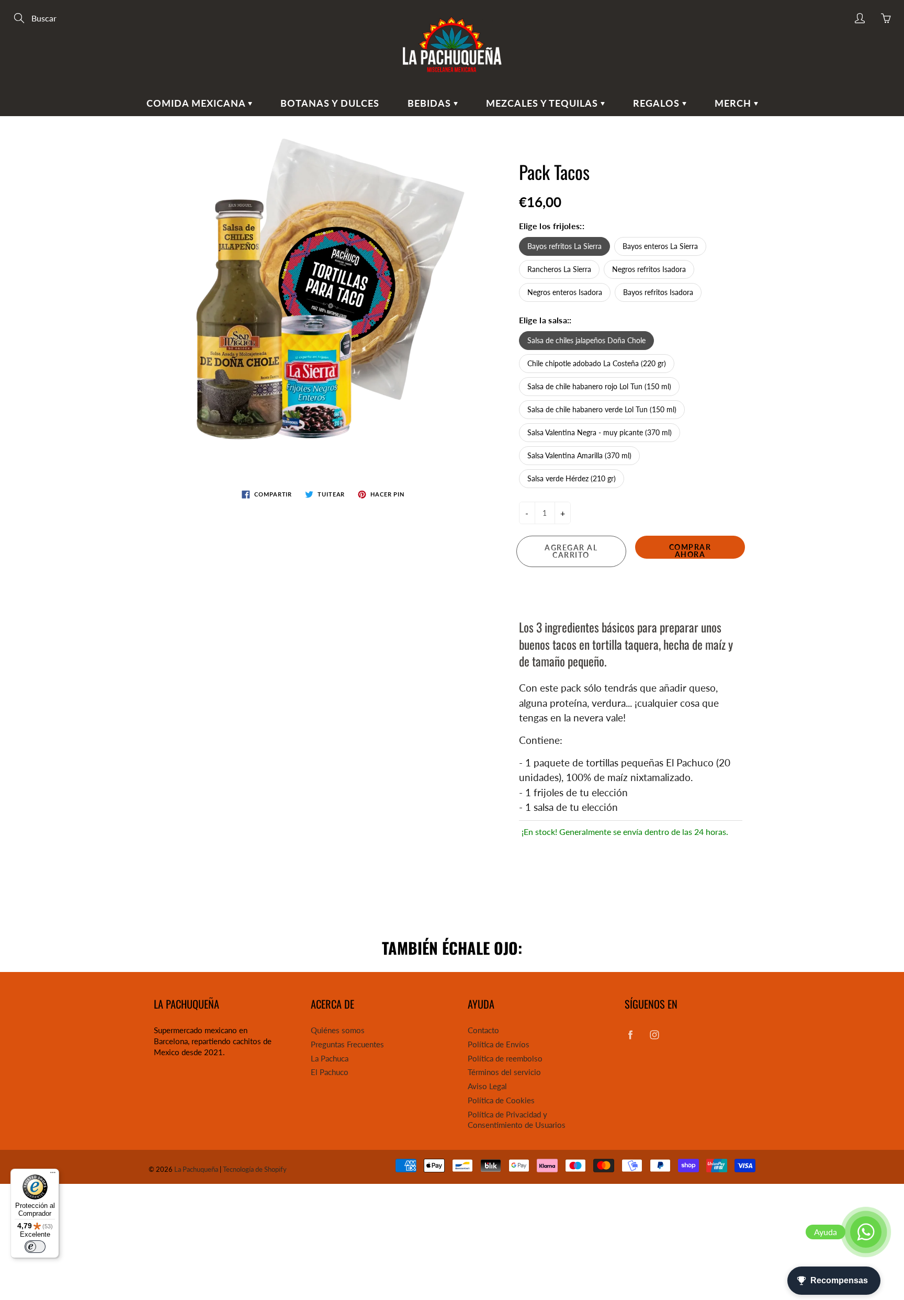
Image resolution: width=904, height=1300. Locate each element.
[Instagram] (654, 1034)
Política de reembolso (505, 1058)
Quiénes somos (338, 1030)
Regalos (657, 103)
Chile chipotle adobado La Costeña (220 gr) (596, 363)
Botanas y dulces (329, 103)
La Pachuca (329, 1058)
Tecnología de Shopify (255, 1169)
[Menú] (53, 1175)
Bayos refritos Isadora (658, 292)
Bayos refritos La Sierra (564, 246)
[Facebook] (630, 1034)
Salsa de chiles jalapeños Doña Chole (586, 340)
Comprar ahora (690, 550)
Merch (734, 103)
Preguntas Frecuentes (347, 1044)
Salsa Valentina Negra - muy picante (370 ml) (599, 432)
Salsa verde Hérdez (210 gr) (571, 478)
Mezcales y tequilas (543, 103)
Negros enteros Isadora (564, 292)
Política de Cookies (501, 1100)
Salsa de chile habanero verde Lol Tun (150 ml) (601, 409)
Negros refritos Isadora (649, 269)
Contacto (483, 1030)
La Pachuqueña (196, 1169)
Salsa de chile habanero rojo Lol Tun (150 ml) (599, 386)
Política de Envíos (498, 1044)
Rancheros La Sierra (559, 269)
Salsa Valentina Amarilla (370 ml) (579, 455)
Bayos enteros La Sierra (660, 246)
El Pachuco (329, 1072)
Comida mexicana (197, 103)
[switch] (35, 1246)
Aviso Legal (487, 1086)
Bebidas (431, 103)
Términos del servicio (504, 1072)
